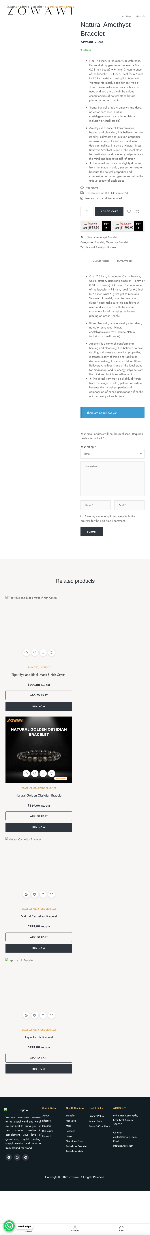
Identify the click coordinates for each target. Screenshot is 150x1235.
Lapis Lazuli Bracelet (39, 1037)
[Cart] (121, 1227)
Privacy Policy (96, 1116)
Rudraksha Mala (74, 1151)
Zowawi (74, 1177)
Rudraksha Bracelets (76, 1146)
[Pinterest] (25, 1157)
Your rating (88, 447)
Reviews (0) (125, 261)
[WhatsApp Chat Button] (9, 1225)
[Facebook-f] (8, 1157)
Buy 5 (138, 226)
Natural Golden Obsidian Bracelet (39, 795)
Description (101, 261)
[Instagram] (17, 1157)
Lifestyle (45, 667)
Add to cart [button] (26, 652)
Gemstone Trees (74, 1141)
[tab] (103, 261)
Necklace (71, 1120)
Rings (69, 1136)
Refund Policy (96, 1121)
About (45, 1115)
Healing (46, 1126)
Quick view (51, 652)
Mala (68, 1126)
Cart (121, 1230)
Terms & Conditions (99, 1126)
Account (75, 1230)
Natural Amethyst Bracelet (101, 247)
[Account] (75, 1227)
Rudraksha (47, 1131)
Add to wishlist (129, 211)
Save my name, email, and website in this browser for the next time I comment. (107, 518)
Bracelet (99, 242)
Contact (46, 1136)
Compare (137, 211)
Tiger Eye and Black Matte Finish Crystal (39, 674)
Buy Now (38, 706)
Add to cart (109, 211)
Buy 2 (106, 226)
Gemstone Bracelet (117, 242)
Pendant (70, 1131)
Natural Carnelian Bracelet (39, 916)
